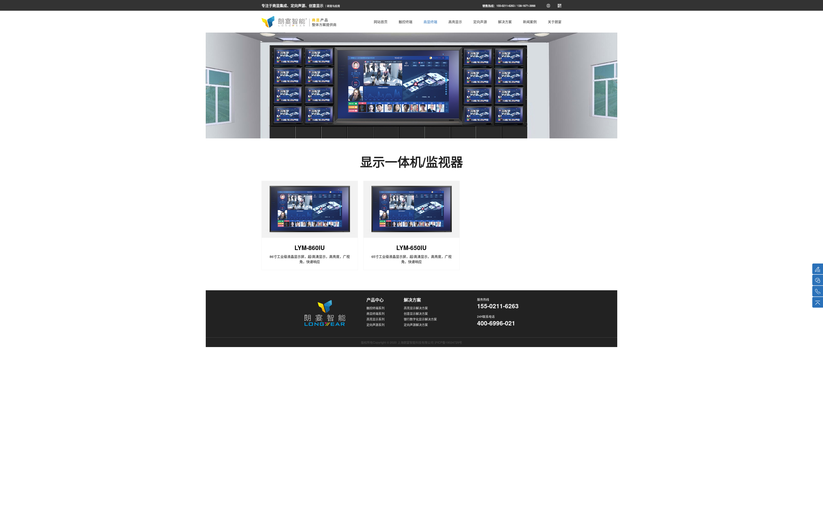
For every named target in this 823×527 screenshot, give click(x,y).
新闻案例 (530, 21)
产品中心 (375, 300)
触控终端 (405, 21)
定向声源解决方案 (416, 324)
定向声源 (480, 21)
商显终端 (430, 21)
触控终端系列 (375, 308)
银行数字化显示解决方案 (420, 319)
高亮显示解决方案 (416, 308)
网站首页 (380, 21)
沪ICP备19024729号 (448, 342)
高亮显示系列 (375, 319)
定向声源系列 (375, 324)
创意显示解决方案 (416, 313)
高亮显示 (455, 21)
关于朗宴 (555, 21)
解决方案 (505, 21)
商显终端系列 (375, 313)
